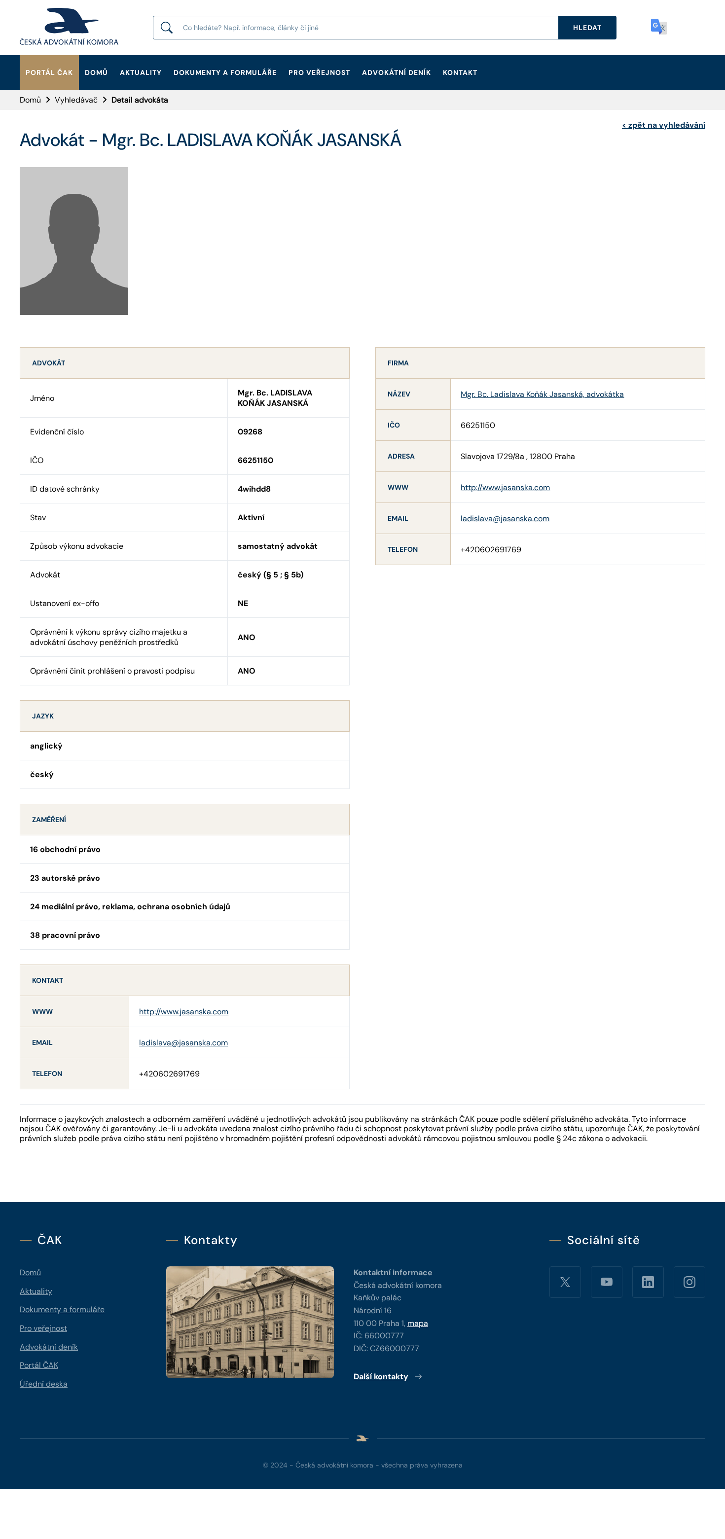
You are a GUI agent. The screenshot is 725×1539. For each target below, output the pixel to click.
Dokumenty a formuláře (225, 72)
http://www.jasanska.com (183, 1011)
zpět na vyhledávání (663, 125)
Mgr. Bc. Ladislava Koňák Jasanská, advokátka (542, 394)
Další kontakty (381, 1376)
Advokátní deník (396, 72)
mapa (417, 1323)
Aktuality (141, 72)
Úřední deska (44, 1384)
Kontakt (460, 72)
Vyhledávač (76, 100)
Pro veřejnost (319, 72)
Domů (96, 72)
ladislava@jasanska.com (183, 1043)
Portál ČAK (49, 72)
